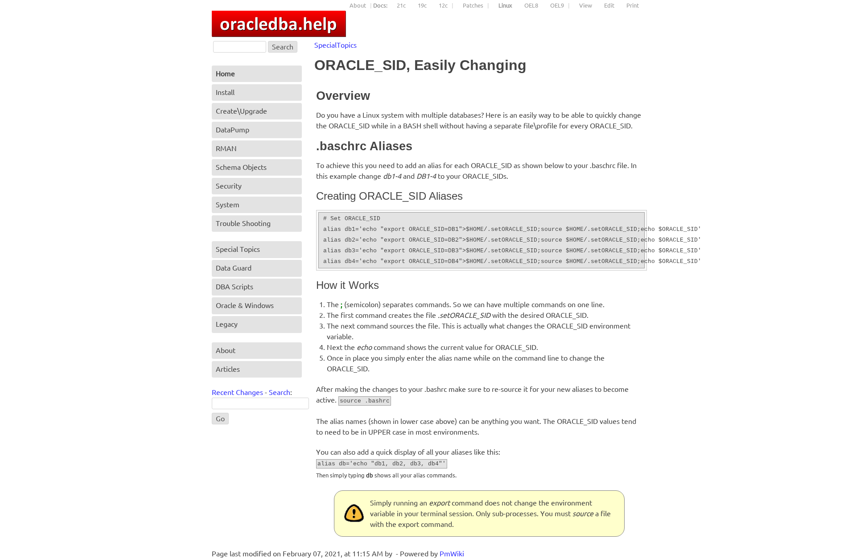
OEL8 (531, 5)
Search (279, 392)
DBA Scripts (234, 287)
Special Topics (238, 249)
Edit (609, 5)
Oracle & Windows (245, 305)
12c (443, 5)
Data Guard (233, 268)
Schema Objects (241, 167)
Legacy (227, 324)
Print (632, 5)
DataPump (232, 130)
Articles (228, 369)
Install (225, 92)
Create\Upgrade (241, 111)
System (227, 205)
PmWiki (452, 554)
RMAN (226, 148)
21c (401, 5)
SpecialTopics (335, 45)
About (358, 5)
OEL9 (557, 5)
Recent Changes (237, 392)
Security (229, 186)
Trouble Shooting (243, 223)
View (585, 5)
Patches (473, 5)
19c (422, 5)
